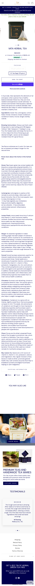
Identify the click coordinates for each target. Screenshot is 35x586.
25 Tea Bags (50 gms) (17, 73)
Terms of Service (17, 551)
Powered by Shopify (17, 584)
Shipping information (17, 369)
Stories (17, 548)
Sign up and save (17, 556)
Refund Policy (17, 542)
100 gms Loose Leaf (17, 69)
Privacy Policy (17, 545)
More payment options (17, 88)
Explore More (11, 483)
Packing (17, 65)
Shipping (10, 59)
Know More (13, 441)
